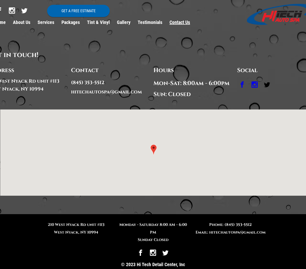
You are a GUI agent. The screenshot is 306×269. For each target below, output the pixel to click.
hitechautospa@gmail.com (106, 92)
